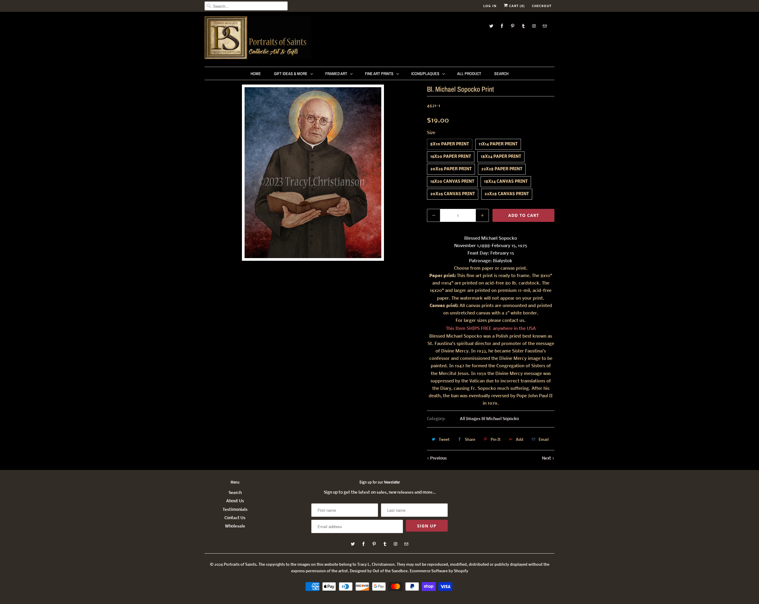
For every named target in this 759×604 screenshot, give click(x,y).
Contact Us (234, 518)
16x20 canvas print (452, 181)
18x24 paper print (501, 157)
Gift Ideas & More (290, 73)
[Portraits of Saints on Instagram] (534, 26)
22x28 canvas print (506, 194)
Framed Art (336, 73)
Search (501, 73)
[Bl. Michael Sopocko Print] (313, 173)
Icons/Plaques (425, 73)
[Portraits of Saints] (258, 38)
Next (547, 458)
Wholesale (235, 526)
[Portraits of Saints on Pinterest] (512, 26)
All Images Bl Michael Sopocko (489, 419)
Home (256, 73)
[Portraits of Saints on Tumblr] (523, 26)
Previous (438, 458)
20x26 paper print (451, 169)
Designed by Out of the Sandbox (379, 571)
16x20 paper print (450, 157)
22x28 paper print (501, 169)
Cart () (516, 6)
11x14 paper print (498, 144)
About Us (235, 501)
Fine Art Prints (379, 73)
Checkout (541, 6)
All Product (469, 73)
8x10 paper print (449, 144)
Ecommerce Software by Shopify (439, 571)
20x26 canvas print (452, 194)
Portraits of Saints (240, 565)
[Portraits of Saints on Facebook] (502, 26)
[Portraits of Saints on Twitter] (491, 26)
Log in (490, 6)
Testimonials (235, 510)
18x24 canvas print (506, 181)
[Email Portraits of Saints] (544, 26)
